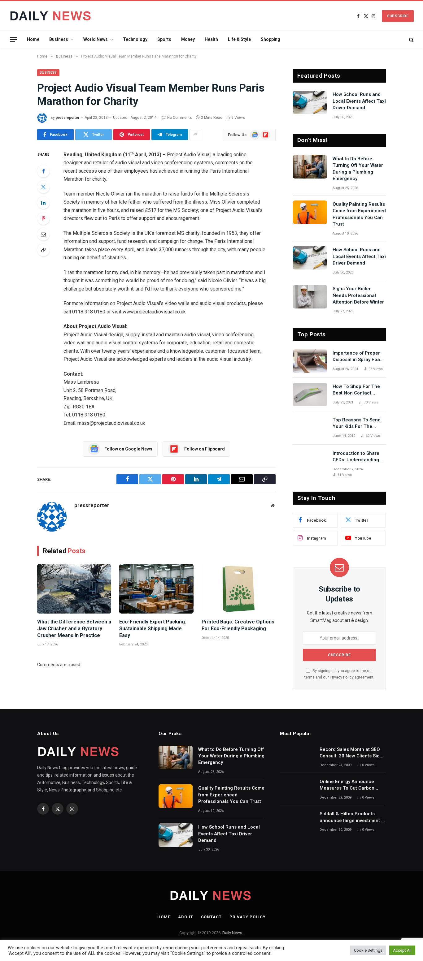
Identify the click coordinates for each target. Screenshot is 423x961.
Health (211, 39)
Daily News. (232, 932)
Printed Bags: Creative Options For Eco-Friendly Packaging (238, 625)
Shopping (270, 39)
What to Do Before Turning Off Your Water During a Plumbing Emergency (358, 168)
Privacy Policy (342, 677)
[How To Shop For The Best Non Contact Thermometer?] (310, 394)
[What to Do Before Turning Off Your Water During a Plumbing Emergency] (310, 167)
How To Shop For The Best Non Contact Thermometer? (356, 390)
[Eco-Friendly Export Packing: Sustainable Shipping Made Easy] (156, 589)
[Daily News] (51, 16)
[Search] (411, 39)
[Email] (43, 234)
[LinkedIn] (43, 202)
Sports (164, 39)
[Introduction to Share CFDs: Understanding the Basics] (310, 461)
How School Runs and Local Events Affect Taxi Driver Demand (359, 101)
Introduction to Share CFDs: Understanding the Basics (356, 456)
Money (188, 39)
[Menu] (13, 39)
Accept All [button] (402, 950)
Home (33, 39)
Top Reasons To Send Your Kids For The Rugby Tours (357, 423)
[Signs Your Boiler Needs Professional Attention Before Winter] (310, 296)
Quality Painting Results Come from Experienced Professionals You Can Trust (359, 214)
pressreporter (67, 117)
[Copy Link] (43, 250)
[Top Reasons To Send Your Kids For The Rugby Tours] (310, 428)
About (185, 917)
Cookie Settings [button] (368, 950)
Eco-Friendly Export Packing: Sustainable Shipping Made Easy (152, 628)
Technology (135, 39)
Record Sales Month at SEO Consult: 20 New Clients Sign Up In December (351, 753)
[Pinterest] (43, 218)
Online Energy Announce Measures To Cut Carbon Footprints (347, 785)
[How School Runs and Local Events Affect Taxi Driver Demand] (310, 102)
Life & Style (239, 39)
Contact (211, 917)
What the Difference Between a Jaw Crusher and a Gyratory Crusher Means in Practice (74, 628)
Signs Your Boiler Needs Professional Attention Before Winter (358, 295)
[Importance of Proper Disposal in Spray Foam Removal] (310, 361)
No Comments (179, 117)
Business (58, 39)
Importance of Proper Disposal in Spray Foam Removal (358, 356)
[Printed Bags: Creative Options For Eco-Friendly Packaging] (239, 589)
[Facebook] (43, 171)
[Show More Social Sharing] (195, 134)
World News (95, 39)
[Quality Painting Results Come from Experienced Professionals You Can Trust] (310, 212)
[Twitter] (43, 187)
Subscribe (397, 16)
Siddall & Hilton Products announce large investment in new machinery (352, 817)
